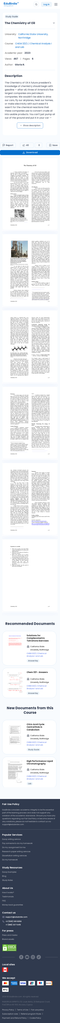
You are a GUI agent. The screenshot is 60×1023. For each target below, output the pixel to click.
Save (55, 145)
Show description (31, 125)
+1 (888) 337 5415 (13, 924)
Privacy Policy (8, 1010)
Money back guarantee (12, 905)
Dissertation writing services (14, 855)
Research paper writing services (16, 851)
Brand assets (8, 939)
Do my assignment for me (13, 847)
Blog (4, 876)
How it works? (8, 892)
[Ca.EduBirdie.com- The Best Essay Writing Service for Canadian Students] (5, 971)
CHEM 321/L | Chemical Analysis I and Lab (33, 45)
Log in (46, 4)
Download (32, 152)
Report (9, 145)
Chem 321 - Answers (37, 672)
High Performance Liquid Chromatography (40, 762)
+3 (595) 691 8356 (14, 921)
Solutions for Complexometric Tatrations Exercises (38, 638)
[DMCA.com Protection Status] (30, 947)
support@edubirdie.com (13, 824)
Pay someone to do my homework (17, 843)
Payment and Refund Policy (14, 1018)
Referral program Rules (31, 1014)
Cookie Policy (35, 1018)
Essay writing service (11, 839)
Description (13, 76)
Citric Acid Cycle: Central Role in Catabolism (36, 727)
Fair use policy (37, 1010)
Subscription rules (10, 1014)
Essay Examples (9, 872)
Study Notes (7, 880)
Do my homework (10, 859)
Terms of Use (22, 1010)
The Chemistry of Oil (20, 23)
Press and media (9, 935)
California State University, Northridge (33, 36)
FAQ (4, 900)
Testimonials (8, 896)
